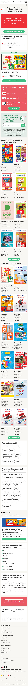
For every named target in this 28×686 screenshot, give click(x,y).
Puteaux (12, 450)
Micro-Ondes (6, 492)
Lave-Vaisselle (6, 506)
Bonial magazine (4, 630)
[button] (14, 67)
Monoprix (5, 558)
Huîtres (18, 495)
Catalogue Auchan (5, 648)
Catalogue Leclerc (5, 640)
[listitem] (7, 157)
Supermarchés (5, 617)
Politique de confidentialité (20, 678)
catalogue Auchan (18, 589)
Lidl (4, 550)
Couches (11, 484)
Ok (23, 125)
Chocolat (5, 495)
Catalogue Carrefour (5, 642)
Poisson (18, 484)
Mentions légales (5, 678)
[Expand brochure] (14, 62)
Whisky (5, 484)
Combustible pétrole (8, 477)
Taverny (17, 461)
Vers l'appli (14, 23)
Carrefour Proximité (8, 564)
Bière (23, 481)
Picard (5, 556)
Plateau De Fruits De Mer (9, 503)
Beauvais (5, 450)
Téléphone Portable (7, 488)
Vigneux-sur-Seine (7, 461)
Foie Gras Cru (15, 492)
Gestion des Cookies (19, 680)
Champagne (19, 477)
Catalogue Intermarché (6, 650)
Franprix (5, 561)
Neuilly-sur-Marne (7, 457)
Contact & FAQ (4, 658)
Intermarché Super (8, 553)
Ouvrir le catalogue (14, 80)
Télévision (15, 499)
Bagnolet (18, 454)
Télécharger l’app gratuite (6, 632)
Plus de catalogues (14, 259)
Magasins (18, 615)
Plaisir (16, 457)
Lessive (12, 495)
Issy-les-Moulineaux (8, 447)
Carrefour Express (8, 566)
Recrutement (4, 662)
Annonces (24, 4)
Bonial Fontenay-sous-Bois (8, 615)
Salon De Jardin (7, 499)
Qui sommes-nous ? (5, 628)
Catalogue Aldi (4, 652)
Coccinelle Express (8, 569)
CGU (2, 680)
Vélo (16, 488)
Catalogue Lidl (4, 638)
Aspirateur (5, 481)
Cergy (17, 447)
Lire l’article (14, 539)
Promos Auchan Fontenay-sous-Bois (14, 31)
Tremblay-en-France (8, 454)
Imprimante (21, 503)
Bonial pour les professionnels (8, 660)
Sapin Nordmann (15, 481)
